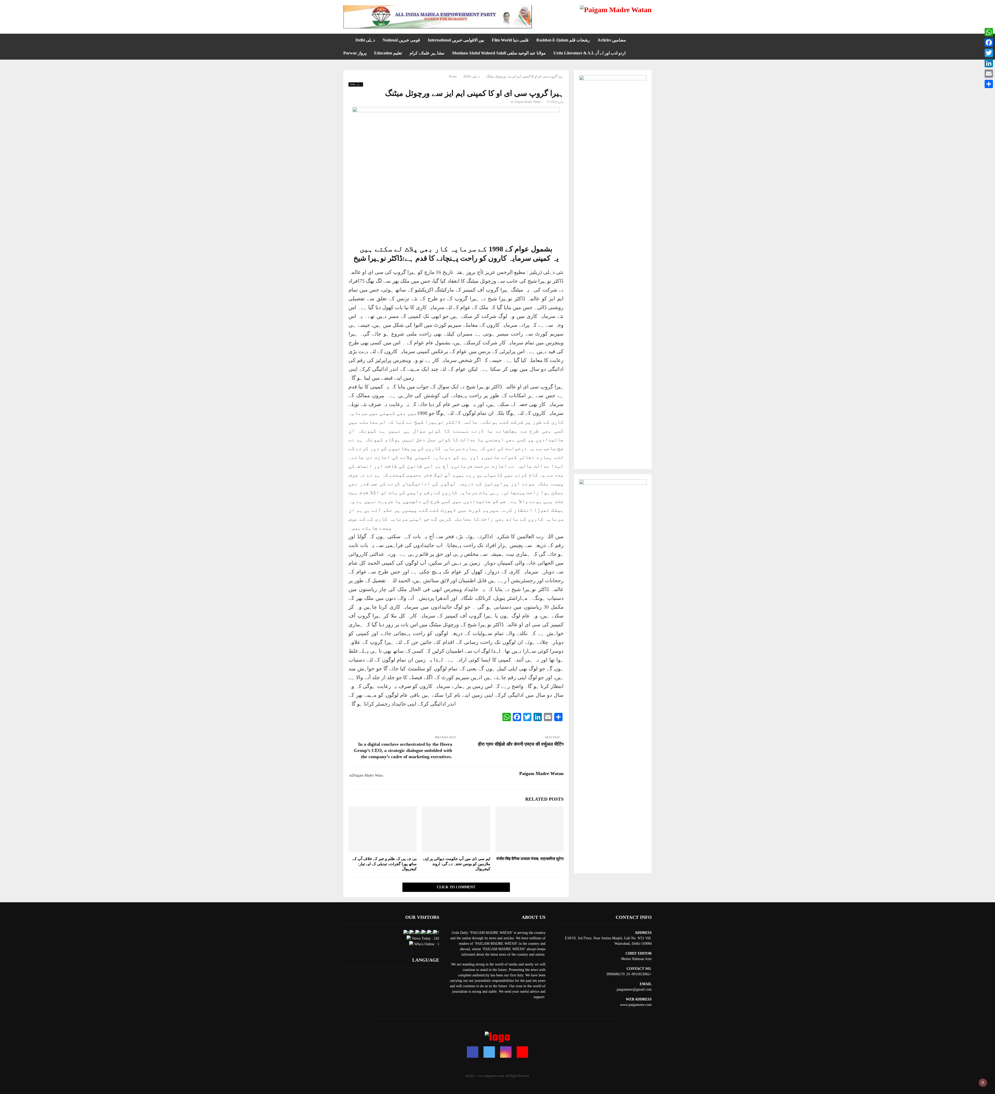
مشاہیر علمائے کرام (427, 53)
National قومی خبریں (401, 40)
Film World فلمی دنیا (510, 40)
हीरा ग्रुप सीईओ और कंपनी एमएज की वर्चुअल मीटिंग (521, 744)
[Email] (989, 73)
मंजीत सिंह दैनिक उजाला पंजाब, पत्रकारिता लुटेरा (530, 859)
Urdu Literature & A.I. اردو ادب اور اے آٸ (589, 53)
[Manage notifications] (983, 1082)
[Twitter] (489, 1052)
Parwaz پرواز (354, 53)
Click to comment (456, 887)
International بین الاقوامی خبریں (456, 40)
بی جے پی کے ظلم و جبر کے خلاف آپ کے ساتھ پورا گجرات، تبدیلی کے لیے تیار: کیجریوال (384, 864)
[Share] (989, 84)
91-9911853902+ (639, 974)
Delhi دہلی (365, 40)
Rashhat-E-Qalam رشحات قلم (563, 40)
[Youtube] (522, 1052)
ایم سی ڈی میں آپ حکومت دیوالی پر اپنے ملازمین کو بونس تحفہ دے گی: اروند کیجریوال (456, 864)
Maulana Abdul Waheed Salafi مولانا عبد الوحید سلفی (499, 53)
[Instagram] (505, 1052)
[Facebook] (472, 1052)
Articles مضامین (612, 40)
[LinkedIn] (989, 63)
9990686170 (616, 974)
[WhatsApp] (989, 32)
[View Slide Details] (437, 17)
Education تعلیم (388, 53)
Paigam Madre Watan (528, 102)
